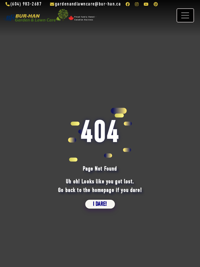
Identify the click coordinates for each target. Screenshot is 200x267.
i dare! (100, 204)
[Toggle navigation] (185, 15)
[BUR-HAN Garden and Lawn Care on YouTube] (146, 4)
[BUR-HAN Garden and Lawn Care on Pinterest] (155, 4)
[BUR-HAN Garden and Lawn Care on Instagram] (136, 4)
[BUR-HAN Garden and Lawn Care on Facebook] (127, 4)
